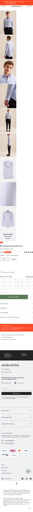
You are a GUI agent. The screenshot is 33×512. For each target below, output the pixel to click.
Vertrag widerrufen (9, 443)
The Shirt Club (7, 372)
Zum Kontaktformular (9, 440)
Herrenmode (20, 383)
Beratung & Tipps (6, 417)
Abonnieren (16, 393)
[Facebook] (22, 478)
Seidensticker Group (7, 424)
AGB (2, 465)
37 (15, 280)
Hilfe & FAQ (5, 411)
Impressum (4, 470)
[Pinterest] (31, 478)
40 (15, 283)
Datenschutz (4, 467)
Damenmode (7, 383)
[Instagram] (26, 478)
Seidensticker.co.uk (6, 473)
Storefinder (7, 369)
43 (15, 287)
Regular (13, 259)
